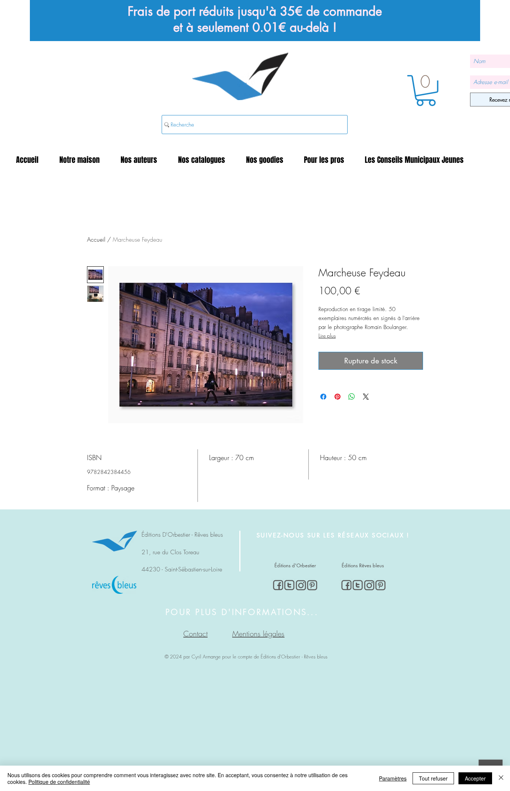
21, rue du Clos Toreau (170, 552)
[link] (425, 90)
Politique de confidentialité (59, 781)
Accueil (96, 239)
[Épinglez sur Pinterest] (337, 396)
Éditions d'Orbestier (295, 565)
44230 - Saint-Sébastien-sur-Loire (182, 569)
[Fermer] (501, 778)
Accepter (475, 778)
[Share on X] (365, 396)
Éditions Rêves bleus (363, 565)
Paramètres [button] (393, 778)
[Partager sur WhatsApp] (351, 396)
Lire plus (327, 335)
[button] (84, 160)
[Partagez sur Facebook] (323, 396)
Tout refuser (433, 778)
